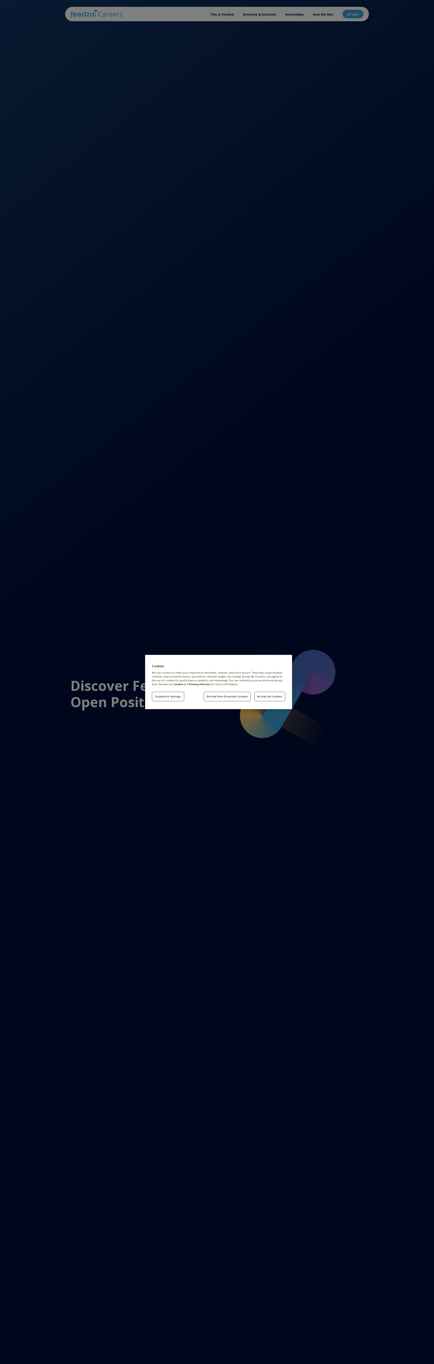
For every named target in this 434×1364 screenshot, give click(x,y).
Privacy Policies (199, 684)
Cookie (178, 684)
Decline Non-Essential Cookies (227, 696)
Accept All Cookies (269, 696)
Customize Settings (168, 696)
